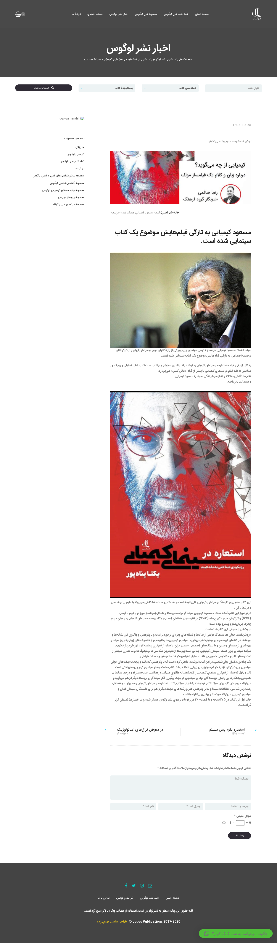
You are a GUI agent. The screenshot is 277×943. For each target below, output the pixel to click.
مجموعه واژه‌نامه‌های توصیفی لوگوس (63, 190)
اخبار (144, 59)
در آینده (80, 168)
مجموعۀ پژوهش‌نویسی (71, 197)
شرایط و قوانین (125, 898)
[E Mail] (150, 886)
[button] (236, 933)
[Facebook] (126, 886)
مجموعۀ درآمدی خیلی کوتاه (68, 204)
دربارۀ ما (76, 14)
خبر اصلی (167, 212)
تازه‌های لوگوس (75, 154)
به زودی (80, 147)
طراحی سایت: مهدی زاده (112, 921)
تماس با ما (104, 898)
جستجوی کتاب (42, 88)
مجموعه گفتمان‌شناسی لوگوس (67, 183)
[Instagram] (142, 886)
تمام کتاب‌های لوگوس (72, 161)
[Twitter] (134, 886)
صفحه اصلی (202, 14)
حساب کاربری (95, 14)
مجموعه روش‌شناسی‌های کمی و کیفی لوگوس (58, 175)
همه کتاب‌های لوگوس (176, 14)
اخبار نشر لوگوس (118, 14)
